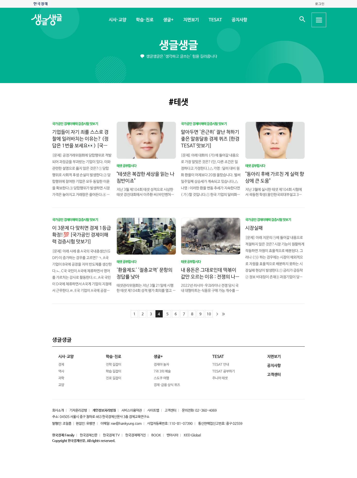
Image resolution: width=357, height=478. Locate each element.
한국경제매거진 (135, 435)
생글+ (168, 19)
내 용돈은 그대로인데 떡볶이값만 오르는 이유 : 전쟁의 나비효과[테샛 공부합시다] (210, 276)
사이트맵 (153, 410)
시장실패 (254, 228)
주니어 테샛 (220, 378)
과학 (61, 378)
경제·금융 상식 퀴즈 (167, 385)
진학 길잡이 (113, 365)
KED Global (192, 435)
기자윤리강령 (78, 410)
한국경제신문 (88, 435)
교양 (61, 385)
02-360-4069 (206, 410)
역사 (61, 371)
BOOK (156, 435)
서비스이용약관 (131, 410)
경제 (61, 365)
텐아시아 (172, 435)
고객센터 (170, 410)
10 (209, 314)
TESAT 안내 (220, 365)
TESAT (215, 19)
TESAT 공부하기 (223, 371)
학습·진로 (144, 19)
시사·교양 (117, 19)
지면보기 (191, 19)
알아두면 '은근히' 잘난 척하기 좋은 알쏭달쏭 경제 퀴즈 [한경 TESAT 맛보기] (210, 138)
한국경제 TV (111, 435)
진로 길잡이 (113, 378)
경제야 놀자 (161, 365)
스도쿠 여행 (161, 378)
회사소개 (58, 410)
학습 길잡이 (113, 371)
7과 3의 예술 (162, 371)
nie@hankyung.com (126, 424)
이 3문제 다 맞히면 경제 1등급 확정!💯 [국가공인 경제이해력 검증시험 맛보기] (81, 234)
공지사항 (239, 19)
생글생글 (178, 45)
